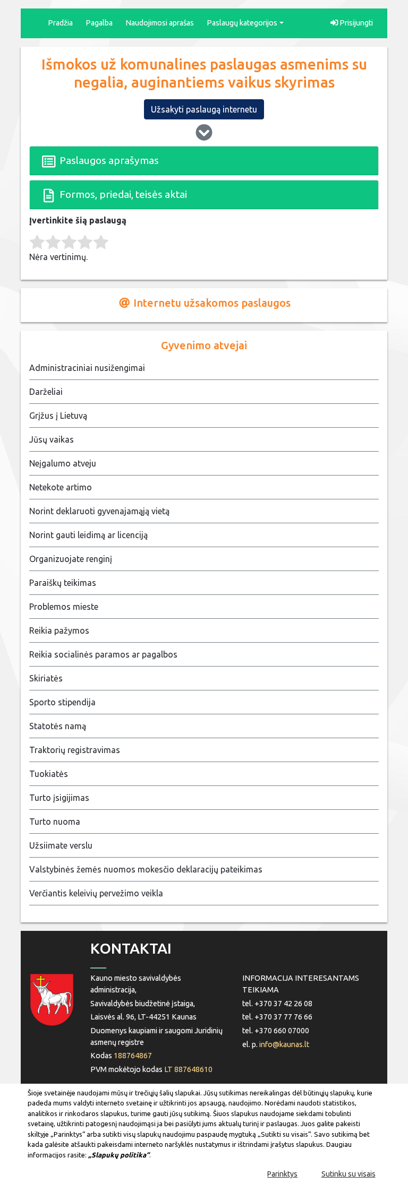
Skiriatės (46, 678)
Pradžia (60, 23)
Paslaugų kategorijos (242, 23)
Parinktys (282, 1174)
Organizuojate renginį (70, 559)
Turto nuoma (54, 821)
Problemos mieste (63, 606)
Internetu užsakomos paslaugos (211, 303)
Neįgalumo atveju (62, 463)
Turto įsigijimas (59, 797)
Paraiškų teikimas (62, 582)
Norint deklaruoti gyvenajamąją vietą (99, 511)
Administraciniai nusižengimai (87, 368)
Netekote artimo (60, 487)
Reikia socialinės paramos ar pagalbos (103, 654)
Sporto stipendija (62, 702)
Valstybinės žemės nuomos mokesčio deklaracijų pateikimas (145, 869)
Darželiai (46, 391)
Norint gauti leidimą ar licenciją (88, 535)
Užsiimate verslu (60, 845)
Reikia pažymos (59, 630)
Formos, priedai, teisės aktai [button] (122, 194)
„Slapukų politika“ (118, 1155)
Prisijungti (355, 23)
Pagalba (99, 23)
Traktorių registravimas (74, 750)
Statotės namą (57, 726)
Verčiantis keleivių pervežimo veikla (96, 893)
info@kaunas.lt (284, 1044)
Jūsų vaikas (51, 439)
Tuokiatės (48, 774)
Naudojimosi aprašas (159, 23)
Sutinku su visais (348, 1174)
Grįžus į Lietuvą (58, 415)
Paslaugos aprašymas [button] (108, 160)
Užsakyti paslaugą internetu (204, 109)
